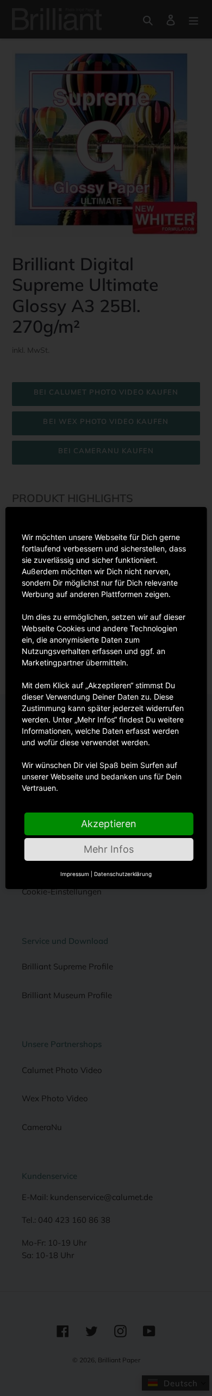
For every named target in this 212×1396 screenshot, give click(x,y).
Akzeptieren (108, 823)
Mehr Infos (109, 849)
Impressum (74, 874)
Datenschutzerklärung (123, 874)
